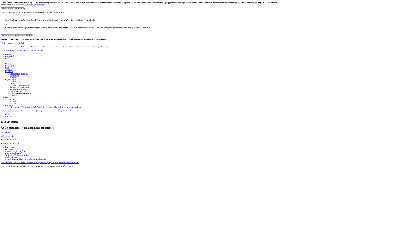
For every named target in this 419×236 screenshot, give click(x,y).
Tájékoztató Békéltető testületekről (21, 93)
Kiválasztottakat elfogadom (23, 35)
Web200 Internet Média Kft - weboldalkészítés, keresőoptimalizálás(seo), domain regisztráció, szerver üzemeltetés (40, 163)
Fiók (6, 97)
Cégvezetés (25, 107)
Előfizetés (8, 64)
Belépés (8, 54)
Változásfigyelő (15, 107)
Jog (80, 107)
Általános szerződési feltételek (20, 87)
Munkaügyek (68, 107)
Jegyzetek (8, 70)
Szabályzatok (14, 76)
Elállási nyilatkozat (16, 91)
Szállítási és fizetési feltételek (19, 85)
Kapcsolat (13, 83)
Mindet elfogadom (7, 8)
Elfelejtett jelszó (15, 81)
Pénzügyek (49, 107)
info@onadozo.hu (13, 143)
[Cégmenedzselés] (34, 50)
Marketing (41, 107)
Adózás (75, 107)
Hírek (7, 68)
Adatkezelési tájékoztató (18, 89)
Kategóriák (9, 105)
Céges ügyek (9, 66)
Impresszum (14, 95)
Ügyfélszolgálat (10, 80)
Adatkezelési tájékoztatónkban (34, 5)
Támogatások (58, 107)
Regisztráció (9, 56)
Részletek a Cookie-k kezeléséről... (13, 43)
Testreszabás (19, 8)
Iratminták (13, 78)
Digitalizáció (33, 107)
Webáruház (9, 72)
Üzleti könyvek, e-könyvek (19, 74)
